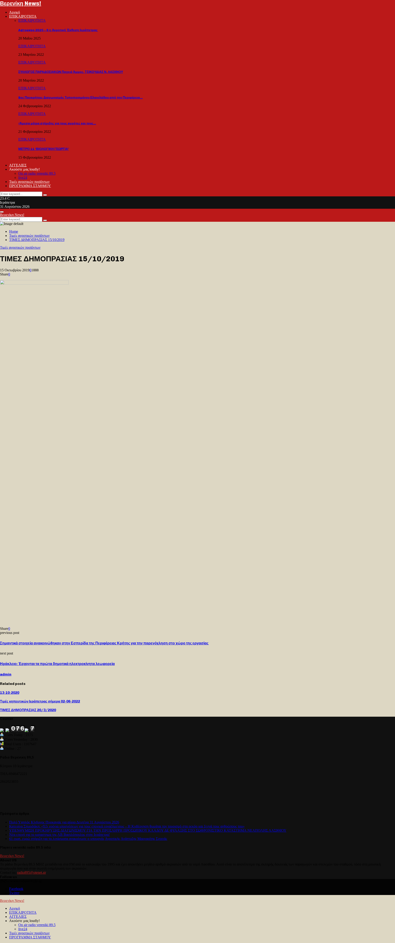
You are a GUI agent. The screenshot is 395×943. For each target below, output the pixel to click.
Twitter (14, 893)
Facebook (16, 889)
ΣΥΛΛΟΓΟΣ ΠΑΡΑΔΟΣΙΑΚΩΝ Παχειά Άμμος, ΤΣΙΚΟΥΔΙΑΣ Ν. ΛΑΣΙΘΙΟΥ (70, 72)
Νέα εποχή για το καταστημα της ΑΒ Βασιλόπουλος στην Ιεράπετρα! (59, 834)
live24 (22, 177)
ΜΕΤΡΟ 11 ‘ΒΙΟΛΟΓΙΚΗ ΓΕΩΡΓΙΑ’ (43, 149)
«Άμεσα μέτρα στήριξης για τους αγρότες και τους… (57, 123)
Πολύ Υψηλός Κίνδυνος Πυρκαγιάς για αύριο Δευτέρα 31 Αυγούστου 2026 (64, 822)
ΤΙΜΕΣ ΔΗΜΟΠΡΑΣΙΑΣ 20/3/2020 (28, 710)
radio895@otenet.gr (31, 872)
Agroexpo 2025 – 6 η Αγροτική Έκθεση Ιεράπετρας (58, 30)
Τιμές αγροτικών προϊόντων (29, 182)
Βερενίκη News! (20, 3)
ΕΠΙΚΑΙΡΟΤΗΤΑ (23, 16)
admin (5, 674)
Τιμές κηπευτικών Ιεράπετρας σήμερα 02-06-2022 (40, 701)
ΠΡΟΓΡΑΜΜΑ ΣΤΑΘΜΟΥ (30, 186)
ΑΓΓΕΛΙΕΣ (18, 165)
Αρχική (14, 12)
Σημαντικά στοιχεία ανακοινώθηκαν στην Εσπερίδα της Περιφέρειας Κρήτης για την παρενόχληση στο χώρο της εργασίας (104, 643)
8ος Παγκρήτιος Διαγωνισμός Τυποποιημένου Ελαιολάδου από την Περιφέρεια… (80, 97)
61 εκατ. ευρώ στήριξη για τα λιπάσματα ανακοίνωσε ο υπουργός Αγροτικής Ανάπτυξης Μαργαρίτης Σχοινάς (88, 839)
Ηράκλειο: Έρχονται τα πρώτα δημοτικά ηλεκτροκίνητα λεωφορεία (57, 664)
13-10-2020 (9, 693)
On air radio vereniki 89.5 (37, 173)
